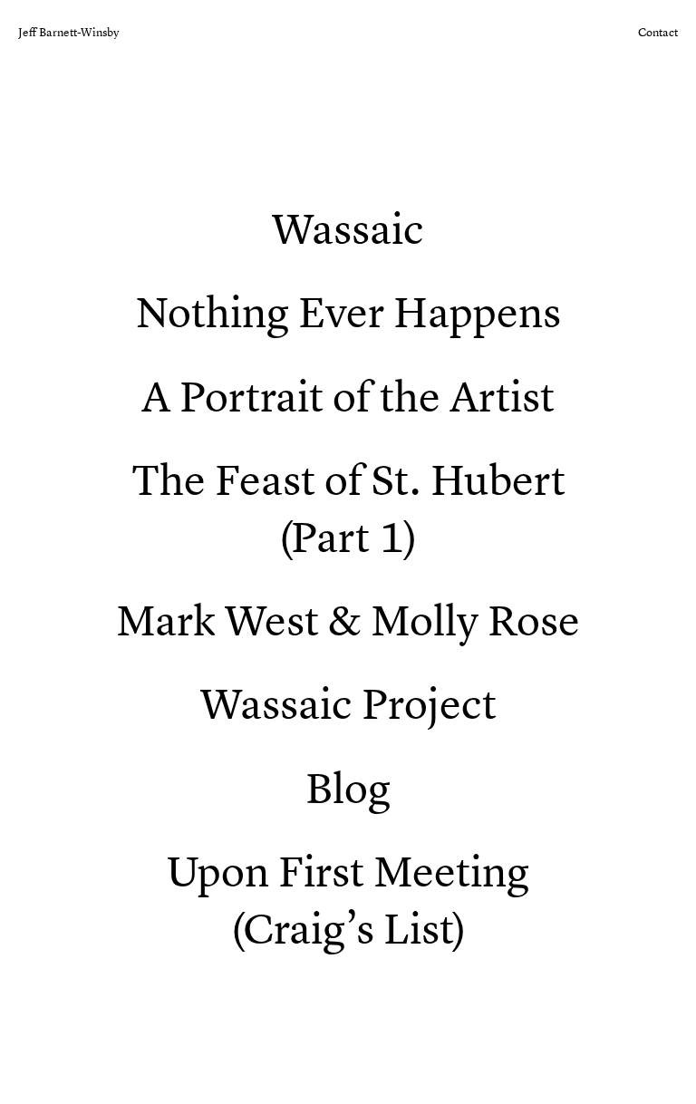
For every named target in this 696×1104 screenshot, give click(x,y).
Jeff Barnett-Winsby (68, 32)
